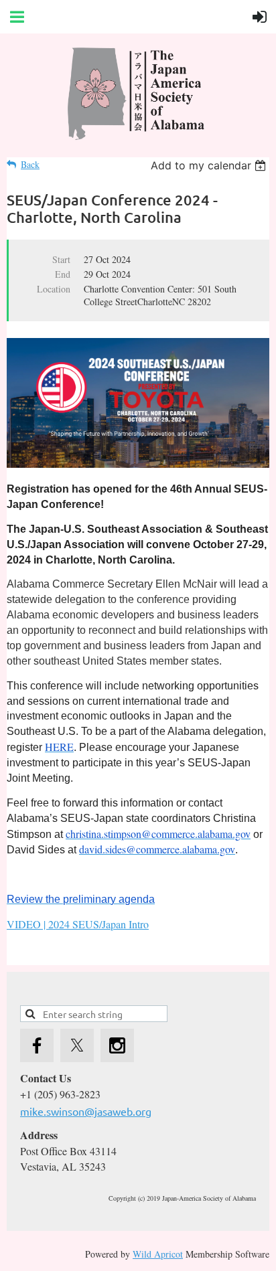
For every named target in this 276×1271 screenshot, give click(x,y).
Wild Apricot (158, 1254)
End (62, 274)
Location (53, 288)
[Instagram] (117, 1045)
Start (61, 259)
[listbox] (210, 165)
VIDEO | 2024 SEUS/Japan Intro (78, 924)
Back (30, 164)
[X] (77, 1045)
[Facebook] (37, 1045)
